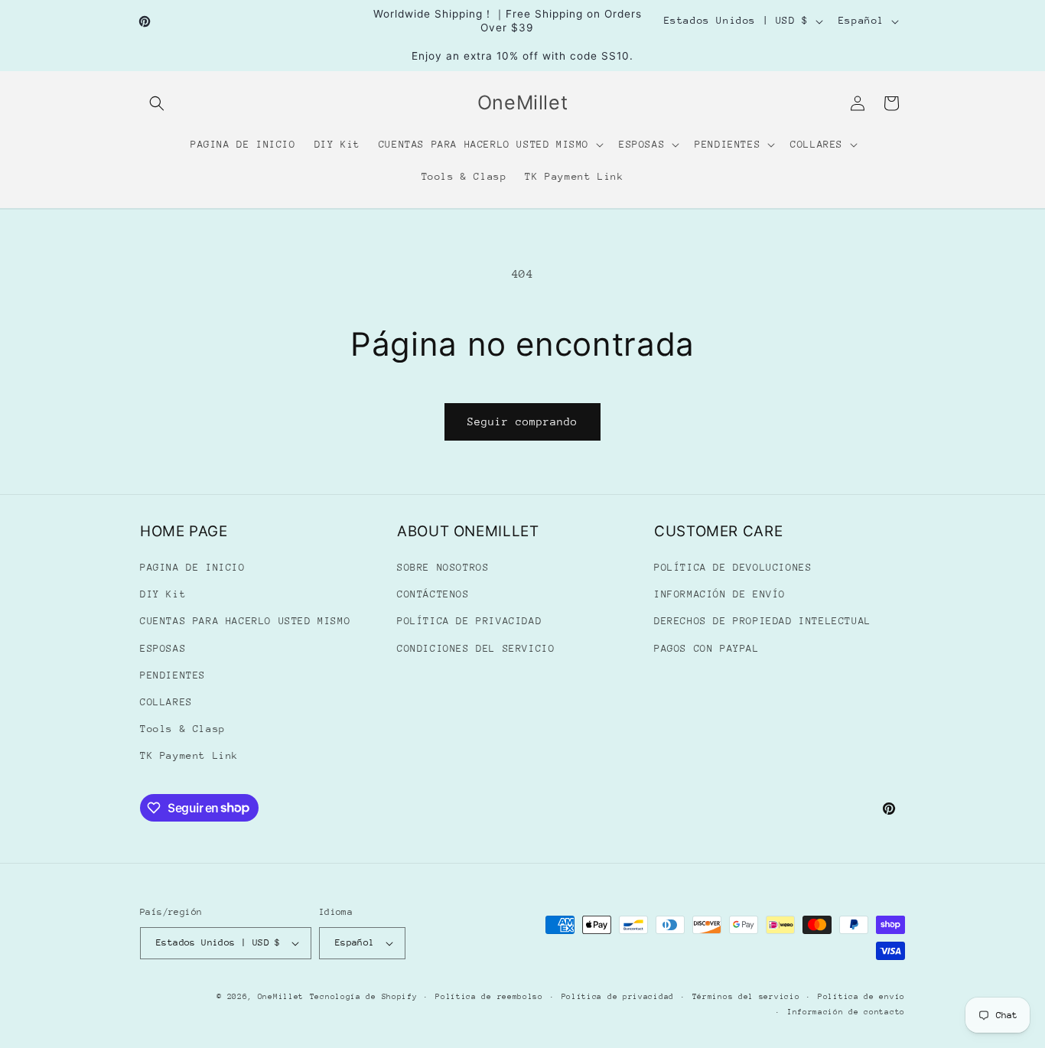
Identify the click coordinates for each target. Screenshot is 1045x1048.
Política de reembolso (489, 996)
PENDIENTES (173, 675)
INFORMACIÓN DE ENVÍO (720, 594)
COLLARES (166, 702)
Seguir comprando (522, 421)
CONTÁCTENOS (433, 594)
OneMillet (281, 996)
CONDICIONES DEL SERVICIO (476, 648)
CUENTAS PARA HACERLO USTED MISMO (245, 621)
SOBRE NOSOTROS (443, 567)
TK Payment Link (189, 755)
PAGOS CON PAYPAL (707, 648)
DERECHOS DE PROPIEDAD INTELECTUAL (762, 621)
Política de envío (861, 996)
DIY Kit (163, 594)
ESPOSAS (163, 648)
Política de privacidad (618, 996)
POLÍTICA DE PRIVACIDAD (469, 621)
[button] (157, 103)
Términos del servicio (746, 996)
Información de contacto (846, 1012)
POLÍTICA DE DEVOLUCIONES (733, 567)
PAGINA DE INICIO (193, 567)
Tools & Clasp (183, 728)
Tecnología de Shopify (364, 996)
